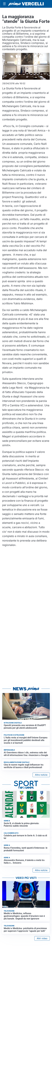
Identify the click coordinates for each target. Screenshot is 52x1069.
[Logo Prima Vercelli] (26, 4)
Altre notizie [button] (41, 774)
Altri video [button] (42, 938)
